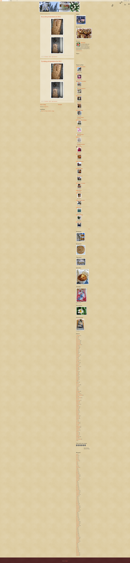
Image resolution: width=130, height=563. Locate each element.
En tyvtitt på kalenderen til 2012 (51, 17)
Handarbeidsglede (80, 110)
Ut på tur (77, 432)
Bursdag (77, 348)
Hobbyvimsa (79, 154)
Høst (77, 375)
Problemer (77, 406)
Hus (76, 370)
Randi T (78, 137)
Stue (77, 419)
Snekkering (77, 415)
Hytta (77, 373)
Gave (77, 358)
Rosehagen (83, 42)
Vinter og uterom (78, 439)
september (77, 494)
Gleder (77, 365)
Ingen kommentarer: (55, 56)
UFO (77, 431)
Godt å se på (78, 366)
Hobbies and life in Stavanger (82, 120)
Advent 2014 (78, 343)
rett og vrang (79, 95)
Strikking (77, 418)
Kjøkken (77, 382)
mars (77, 458)
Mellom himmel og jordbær (81, 81)
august (77, 480)
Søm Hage (77, 422)
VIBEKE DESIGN (79, 168)
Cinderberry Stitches (80, 117)
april (76, 454)
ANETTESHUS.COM (80, 134)
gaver (77, 361)
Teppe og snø (78, 426)
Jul (76, 380)
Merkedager (78, 391)
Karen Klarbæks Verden (81, 200)
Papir (77, 405)
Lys (76, 387)
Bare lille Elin (79, 190)
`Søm (77, 336)
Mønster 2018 (78, 393)
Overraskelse (78, 404)
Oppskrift (77, 401)
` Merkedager (78, 335)
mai (76, 388)
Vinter (77, 437)
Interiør (77, 378)
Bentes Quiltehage (80, 214)
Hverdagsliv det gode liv (81, 144)
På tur (77, 409)
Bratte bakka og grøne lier (81, 88)
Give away (77, 362)
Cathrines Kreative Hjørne (81, 66)
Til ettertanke (78, 427)
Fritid (77, 357)
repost (77, 413)
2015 (77, 338)
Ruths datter (79, 207)
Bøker (77, 349)
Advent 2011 (78, 340)
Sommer (77, 417)
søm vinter (77, 423)
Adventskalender (78, 344)
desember (77, 467)
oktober (77, 477)
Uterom (77, 435)
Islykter (77, 379)
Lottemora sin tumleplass (81, 183)
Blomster (77, 347)
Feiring (77, 352)
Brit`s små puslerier (80, 161)
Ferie (77, 353)
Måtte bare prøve (78, 397)
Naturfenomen (78, 400)
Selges (77, 414)
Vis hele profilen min (79, 50)
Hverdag (77, 371)
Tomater (77, 428)
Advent (77, 339)
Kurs (77, 383)
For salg (77, 356)
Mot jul (77, 392)
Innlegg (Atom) (46, 106)
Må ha (77, 396)
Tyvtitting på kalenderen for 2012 (51, 61)
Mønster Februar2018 (79, 395)
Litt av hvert (78, 384)
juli (76, 481)
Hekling (77, 369)
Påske (77, 410)
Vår (76, 440)
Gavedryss (77, 360)
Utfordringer (78, 436)
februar (77, 455)
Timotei (78, 127)
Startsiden (60, 104)
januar (77, 473)
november (77, 460)
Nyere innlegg (43, 104)
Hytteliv (77, 374)
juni (76, 463)
